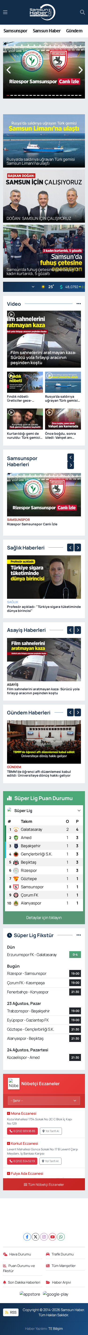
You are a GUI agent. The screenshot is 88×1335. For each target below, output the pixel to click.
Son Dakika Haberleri (24, 1282)
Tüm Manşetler (64, 1265)
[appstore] (30, 1294)
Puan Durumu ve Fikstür (19, 1268)
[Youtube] (52, 1237)
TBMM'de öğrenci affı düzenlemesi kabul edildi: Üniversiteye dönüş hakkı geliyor (39, 773)
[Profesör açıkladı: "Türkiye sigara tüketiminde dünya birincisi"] (44, 576)
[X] (35, 1237)
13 (53, 95)
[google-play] (55, 1294)
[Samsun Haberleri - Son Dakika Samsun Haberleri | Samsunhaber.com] (43, 12)
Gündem (74, 31)
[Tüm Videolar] (79, 303)
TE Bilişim (55, 1328)
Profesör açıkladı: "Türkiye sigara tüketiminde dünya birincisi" (44, 608)
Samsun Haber (47, 31)
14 (57, 95)
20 (80, 95)
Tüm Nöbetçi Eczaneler (46, 1184)
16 (64, 95)
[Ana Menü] (5, 12)
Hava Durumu (20, 1254)
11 (46, 95)
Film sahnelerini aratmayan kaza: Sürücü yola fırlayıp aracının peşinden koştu (43, 691)
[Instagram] (44, 1237)
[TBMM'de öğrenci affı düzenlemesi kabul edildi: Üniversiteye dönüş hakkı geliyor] (44, 741)
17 (68, 95)
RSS (12, 1312)
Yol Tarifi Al (52, 1131)
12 (49, 95)
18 (72, 95)
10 (42, 95)
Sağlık (12, 602)
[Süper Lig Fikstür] (79, 935)
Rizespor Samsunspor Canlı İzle (32, 524)
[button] (9, 70)
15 (61, 95)
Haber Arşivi (61, 1282)
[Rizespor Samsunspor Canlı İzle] (44, 494)
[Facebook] (27, 1237)
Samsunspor (15, 31)
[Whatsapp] (61, 1237)
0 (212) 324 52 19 (24, 1161)
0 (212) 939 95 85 (24, 1131)
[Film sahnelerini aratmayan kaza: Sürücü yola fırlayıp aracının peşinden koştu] (44, 659)
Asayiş (12, 684)
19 (76, 95)
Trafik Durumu (63, 1254)
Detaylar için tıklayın (44, 917)
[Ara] (82, 12)
